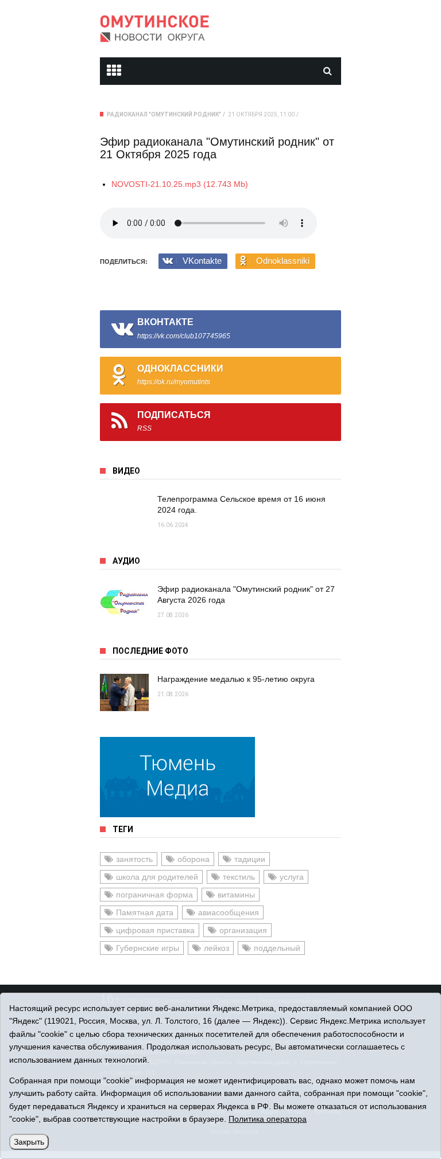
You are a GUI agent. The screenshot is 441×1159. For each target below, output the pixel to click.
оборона (193, 859)
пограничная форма (154, 894)
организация (243, 930)
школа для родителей (157, 876)
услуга (292, 876)
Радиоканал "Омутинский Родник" (164, 114)
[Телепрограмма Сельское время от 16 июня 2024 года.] (124, 512)
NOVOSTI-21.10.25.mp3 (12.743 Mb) (179, 184)
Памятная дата (144, 912)
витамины (236, 894)
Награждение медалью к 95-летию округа (236, 679)
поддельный (277, 948)
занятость (134, 859)
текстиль (239, 876)
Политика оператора (268, 1118)
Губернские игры (147, 948)
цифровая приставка (155, 930)
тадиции (249, 859)
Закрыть (29, 1141)
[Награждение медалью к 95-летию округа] (124, 692)
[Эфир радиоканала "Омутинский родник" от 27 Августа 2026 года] (124, 602)
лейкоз (216, 948)
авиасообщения (228, 912)
